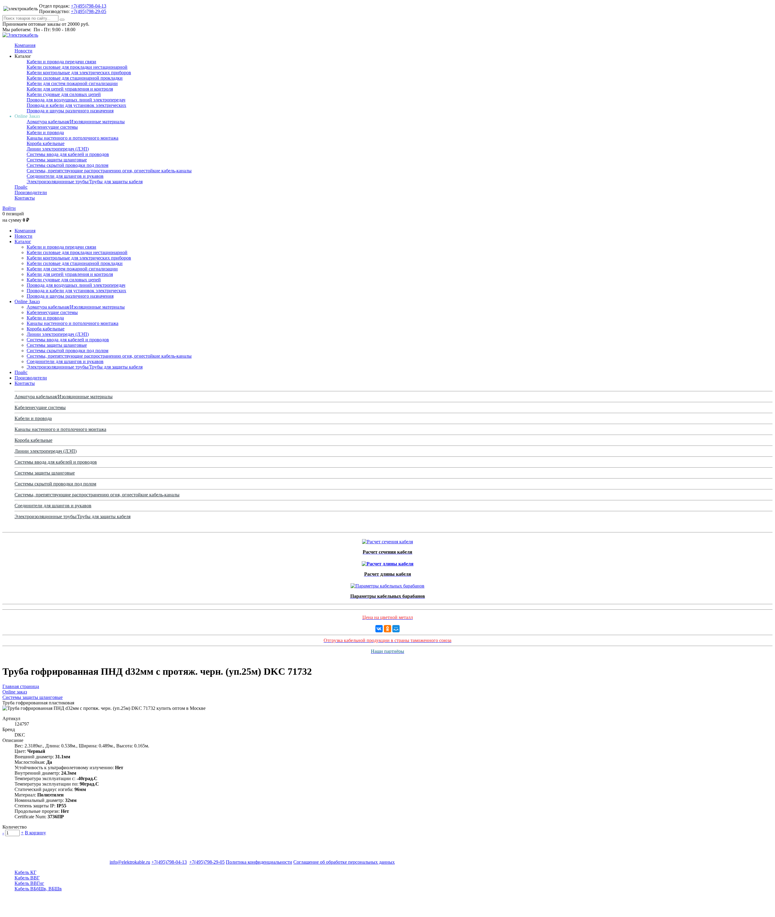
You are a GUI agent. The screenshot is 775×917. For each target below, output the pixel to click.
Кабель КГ (25, 872)
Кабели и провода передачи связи (61, 61)
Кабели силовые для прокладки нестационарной (77, 67)
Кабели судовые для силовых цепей (64, 94)
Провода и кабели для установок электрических (76, 105)
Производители (31, 192)
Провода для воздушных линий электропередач (76, 99)
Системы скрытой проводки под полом (67, 165)
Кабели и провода (45, 132)
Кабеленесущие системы (52, 127)
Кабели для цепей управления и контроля (70, 88)
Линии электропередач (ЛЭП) (58, 148)
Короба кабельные (45, 143)
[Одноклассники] (387, 628)
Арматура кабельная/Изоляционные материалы (76, 121)
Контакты (25, 197)
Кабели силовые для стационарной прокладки (75, 78)
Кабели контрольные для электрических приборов (79, 72)
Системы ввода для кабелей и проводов (68, 154)
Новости (23, 50)
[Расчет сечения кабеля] (387, 540)
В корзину (35, 832)
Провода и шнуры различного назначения (70, 110)
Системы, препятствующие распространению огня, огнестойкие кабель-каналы (109, 170)
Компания (25, 45)
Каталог (23, 241)
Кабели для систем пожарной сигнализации (72, 83)
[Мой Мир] (396, 628)
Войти (9, 208)
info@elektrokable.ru (130, 862)
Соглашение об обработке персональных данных (344, 862)
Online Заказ (27, 301)
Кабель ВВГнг (29, 883)
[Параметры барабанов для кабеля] (387, 584)
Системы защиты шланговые (57, 159)
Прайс (21, 187)
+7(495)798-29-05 (88, 11)
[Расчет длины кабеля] (388, 562)
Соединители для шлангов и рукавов (65, 176)
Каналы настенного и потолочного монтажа (72, 138)
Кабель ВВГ (27, 877)
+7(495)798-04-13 (88, 5)
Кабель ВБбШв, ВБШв (38, 888)
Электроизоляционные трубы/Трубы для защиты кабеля (85, 181)
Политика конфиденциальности (259, 862)
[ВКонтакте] (379, 628)
